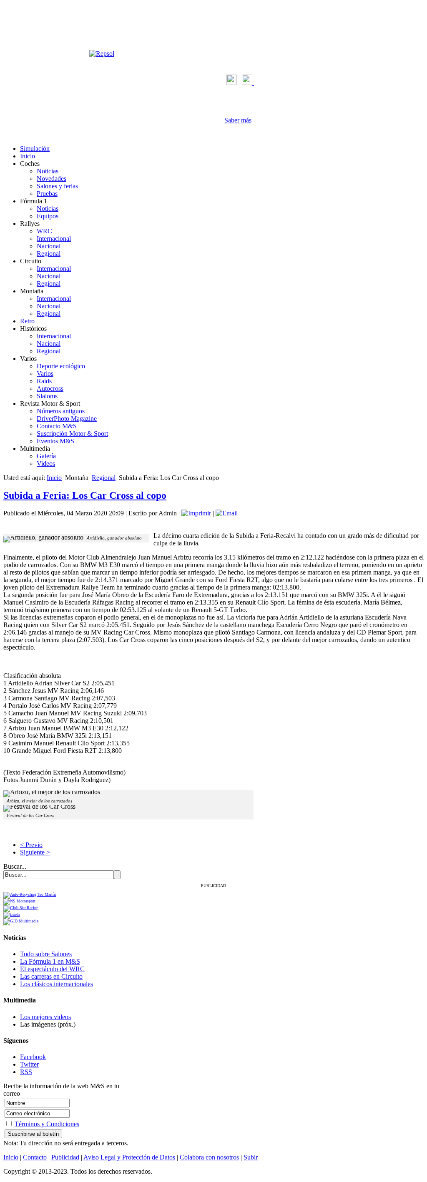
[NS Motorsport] (19, 901)
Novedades (51, 178)
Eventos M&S (55, 441)
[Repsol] (101, 53)
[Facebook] (231, 82)
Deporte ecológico (61, 366)
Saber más (237, 120)
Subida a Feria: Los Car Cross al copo (84, 495)
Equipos (47, 216)
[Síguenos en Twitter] (248, 82)
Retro (27, 321)
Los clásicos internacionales (56, 983)
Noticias (47, 171)
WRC (44, 231)
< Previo (31, 844)
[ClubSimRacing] (20, 907)
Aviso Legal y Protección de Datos (129, 1157)
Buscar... (14, 866)
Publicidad (65, 1157)
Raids (44, 381)
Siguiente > (35, 852)
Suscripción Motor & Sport (72, 433)
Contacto (35, 1157)
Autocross (50, 388)
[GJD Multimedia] (20, 921)
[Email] (227, 513)
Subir (251, 1157)
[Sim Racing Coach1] (11, 914)
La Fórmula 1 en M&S (50, 961)
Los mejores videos (45, 1016)
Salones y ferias (57, 186)
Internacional (54, 238)
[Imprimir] (196, 513)
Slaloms (47, 396)
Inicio (27, 156)
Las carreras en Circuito (51, 976)
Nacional (48, 246)
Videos (46, 463)
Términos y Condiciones (47, 1123)
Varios (45, 373)
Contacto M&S (57, 426)
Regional (48, 253)
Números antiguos (61, 411)
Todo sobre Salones (46, 953)
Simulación (35, 148)
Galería (46, 456)
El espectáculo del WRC (52, 968)
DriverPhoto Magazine (67, 418)
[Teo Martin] (29, 894)
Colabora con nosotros (209, 1157)
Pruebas (47, 193)
